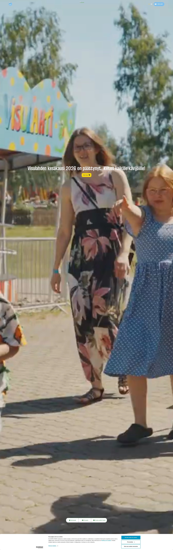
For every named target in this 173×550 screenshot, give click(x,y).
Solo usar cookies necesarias (131, 546)
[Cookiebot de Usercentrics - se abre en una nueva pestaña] (39, 547)
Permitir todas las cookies (131, 537)
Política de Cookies (106, 540)
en (151, 4)
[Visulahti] (86, 2)
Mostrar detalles (52, 545)
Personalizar (130, 542)
